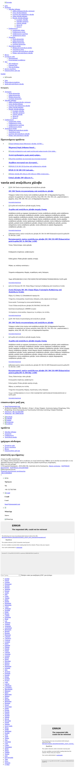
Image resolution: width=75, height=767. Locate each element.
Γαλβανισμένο (13, 28)
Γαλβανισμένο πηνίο (18, 32)
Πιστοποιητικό (13, 58)
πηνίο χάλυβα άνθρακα (19, 13)
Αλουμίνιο (12, 37)
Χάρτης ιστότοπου (54, 466)
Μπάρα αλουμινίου (18, 42)
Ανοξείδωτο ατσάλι (15, 46)
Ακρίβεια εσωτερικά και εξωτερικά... (23, 163)
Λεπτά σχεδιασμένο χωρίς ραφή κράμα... (25, 155)
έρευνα (11, 202)
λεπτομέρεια (17, 202)
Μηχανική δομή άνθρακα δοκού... (22, 147)
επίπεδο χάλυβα (21, 23)
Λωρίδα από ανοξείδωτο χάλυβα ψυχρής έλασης (28, 209)
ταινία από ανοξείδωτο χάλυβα (14, 84)
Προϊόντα (8, 7)
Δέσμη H (19, 25)
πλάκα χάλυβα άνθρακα (19, 16)
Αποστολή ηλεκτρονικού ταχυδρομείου (13, 471)
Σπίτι (6, 6)
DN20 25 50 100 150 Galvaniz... (21, 170)
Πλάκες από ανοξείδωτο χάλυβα (22, 53)
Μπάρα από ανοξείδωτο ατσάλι (22, 48)
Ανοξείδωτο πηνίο (18, 49)
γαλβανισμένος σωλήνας (20, 34)
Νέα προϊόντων (13, 63)
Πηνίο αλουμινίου (18, 39)
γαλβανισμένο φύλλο (19, 35)
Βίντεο (7, 55)
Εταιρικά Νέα (13, 65)
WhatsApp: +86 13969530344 (14, 413)
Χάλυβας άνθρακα (14, 9)
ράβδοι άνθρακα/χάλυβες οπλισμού (23, 11)
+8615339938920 (6, 473)
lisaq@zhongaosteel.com (12, 406)
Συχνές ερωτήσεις (10, 69)
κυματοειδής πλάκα (18, 30)
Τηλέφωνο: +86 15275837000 (14, 411)
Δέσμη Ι (18, 27)
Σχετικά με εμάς (10, 56)
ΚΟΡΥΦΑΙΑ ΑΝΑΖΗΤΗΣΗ (19, 468)
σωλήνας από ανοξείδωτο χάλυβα (22, 51)
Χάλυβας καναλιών (22, 21)
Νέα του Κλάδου (14, 67)
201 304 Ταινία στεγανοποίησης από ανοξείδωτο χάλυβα (31, 191)
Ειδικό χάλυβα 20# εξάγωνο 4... (21, 178)
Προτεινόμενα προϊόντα (12, 82)
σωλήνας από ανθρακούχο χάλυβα (23, 14)
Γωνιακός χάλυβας (22, 20)
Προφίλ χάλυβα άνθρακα (20, 18)
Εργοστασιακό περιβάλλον (17, 60)
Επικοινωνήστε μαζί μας (12, 70)
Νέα (6, 62)
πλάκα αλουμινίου (18, 41)
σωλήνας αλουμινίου (18, 44)
